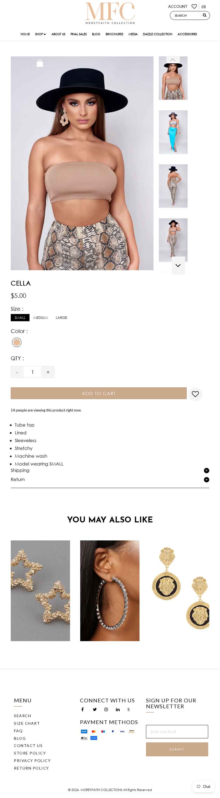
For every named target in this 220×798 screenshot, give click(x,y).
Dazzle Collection (157, 34)
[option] (173, 80)
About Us (58, 34)
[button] (173, 59)
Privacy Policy (32, 760)
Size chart (27, 723)
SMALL (20, 317)
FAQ (18, 730)
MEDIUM (41, 317)
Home (25, 34)
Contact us (28, 745)
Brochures (114, 34)
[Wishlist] (193, 6)
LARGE (61, 317)
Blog (96, 34)
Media (133, 34)
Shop (39, 34)
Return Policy (31, 768)
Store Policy (30, 753)
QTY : (17, 358)
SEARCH (22, 715)
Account (178, 6)
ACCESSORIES (187, 34)
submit (177, 749)
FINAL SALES (79, 34)
